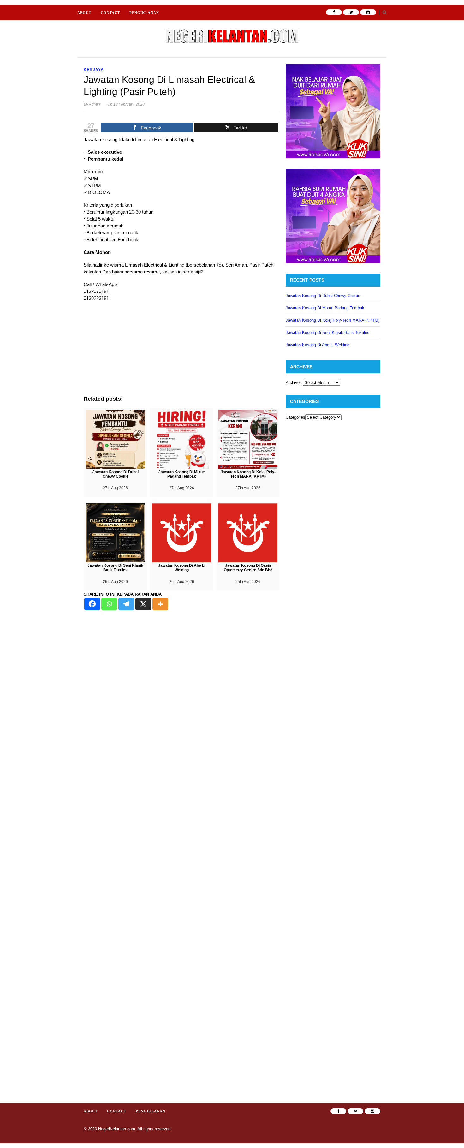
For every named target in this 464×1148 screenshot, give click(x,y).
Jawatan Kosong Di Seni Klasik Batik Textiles (327, 332)
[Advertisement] (181, 351)
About (84, 12)
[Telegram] (126, 604)
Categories (295, 417)
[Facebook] (92, 604)
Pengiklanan (144, 12)
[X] (143, 604)
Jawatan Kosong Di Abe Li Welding (317, 344)
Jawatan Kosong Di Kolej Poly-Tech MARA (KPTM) (332, 320)
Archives (294, 382)
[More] (160, 604)
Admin (94, 104)
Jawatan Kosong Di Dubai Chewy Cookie (323, 295)
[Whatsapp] (109, 604)
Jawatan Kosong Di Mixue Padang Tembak (325, 308)
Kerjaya (94, 69)
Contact (110, 12)
